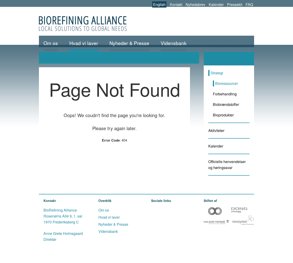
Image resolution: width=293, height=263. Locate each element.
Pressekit (234, 4)
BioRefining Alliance (83, 23)
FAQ (249, 4)
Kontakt (176, 4)
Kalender (216, 4)
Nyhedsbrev (195, 4)
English (159, 4)
